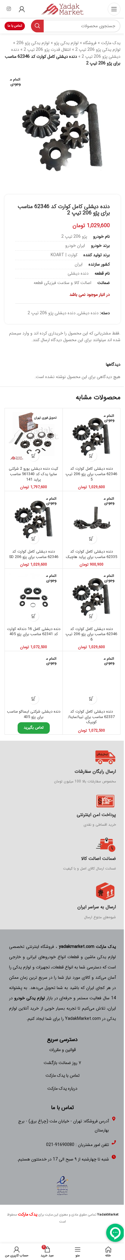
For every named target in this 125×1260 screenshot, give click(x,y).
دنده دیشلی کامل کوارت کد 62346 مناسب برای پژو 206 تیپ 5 (91, 474)
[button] (33, 456)
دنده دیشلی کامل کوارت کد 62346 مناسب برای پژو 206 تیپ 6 (91, 634)
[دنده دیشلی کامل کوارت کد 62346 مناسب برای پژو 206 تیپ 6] (91, 597)
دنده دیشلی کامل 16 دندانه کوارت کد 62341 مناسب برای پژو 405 (33, 632)
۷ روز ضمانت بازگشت (62, 1062)
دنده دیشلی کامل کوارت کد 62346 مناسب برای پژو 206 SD (33, 554)
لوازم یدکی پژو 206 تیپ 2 (97, 49)
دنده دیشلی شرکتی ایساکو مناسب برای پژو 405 (33, 714)
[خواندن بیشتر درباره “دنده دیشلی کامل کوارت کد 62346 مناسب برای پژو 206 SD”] (33, 538)
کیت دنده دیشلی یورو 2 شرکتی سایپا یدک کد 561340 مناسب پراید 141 (33, 474)
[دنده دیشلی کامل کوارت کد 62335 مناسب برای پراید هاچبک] (91, 520)
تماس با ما (15, 25)
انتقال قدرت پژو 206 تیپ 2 (47, 49)
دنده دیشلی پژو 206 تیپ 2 (52, 313)
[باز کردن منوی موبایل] (114, 9)
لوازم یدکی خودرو (29, 998)
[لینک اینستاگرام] (9, 9)
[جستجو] (37, 26)
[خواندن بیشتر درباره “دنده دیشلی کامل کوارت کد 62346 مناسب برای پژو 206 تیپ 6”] (91, 616)
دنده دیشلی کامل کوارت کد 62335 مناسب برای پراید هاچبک (91, 554)
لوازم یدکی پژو (66, 43)
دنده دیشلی (88, 313)
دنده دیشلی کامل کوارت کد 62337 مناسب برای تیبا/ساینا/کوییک (91, 717)
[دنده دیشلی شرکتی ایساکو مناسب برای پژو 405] (33, 680)
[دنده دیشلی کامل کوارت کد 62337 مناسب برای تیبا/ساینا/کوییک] (91, 680)
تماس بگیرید (34, 728)
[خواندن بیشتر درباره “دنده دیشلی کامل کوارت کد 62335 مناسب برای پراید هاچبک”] (91, 538)
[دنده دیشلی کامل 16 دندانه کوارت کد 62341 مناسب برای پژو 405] (33, 597)
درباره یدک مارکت (62, 1088)
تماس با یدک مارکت (62, 1075)
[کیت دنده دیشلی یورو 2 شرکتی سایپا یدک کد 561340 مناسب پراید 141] (33, 437)
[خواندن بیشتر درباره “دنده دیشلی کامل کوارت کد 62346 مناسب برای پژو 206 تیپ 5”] (91, 456)
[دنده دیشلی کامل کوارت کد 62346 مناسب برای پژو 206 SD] (33, 520)
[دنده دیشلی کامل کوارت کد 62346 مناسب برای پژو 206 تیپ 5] (91, 437)
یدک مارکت (110, 43)
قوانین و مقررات (62, 1049)
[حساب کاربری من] (22, 9)
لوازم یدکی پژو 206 (32, 43)
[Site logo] (62, 8)
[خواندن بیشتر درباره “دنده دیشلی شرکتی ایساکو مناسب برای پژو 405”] (33, 699)
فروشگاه (89, 43)
